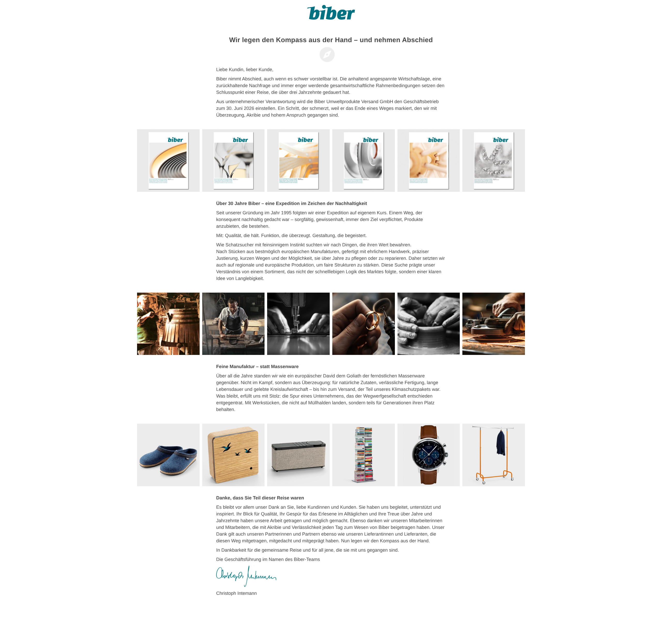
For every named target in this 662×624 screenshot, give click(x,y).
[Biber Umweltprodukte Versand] (331, 14)
